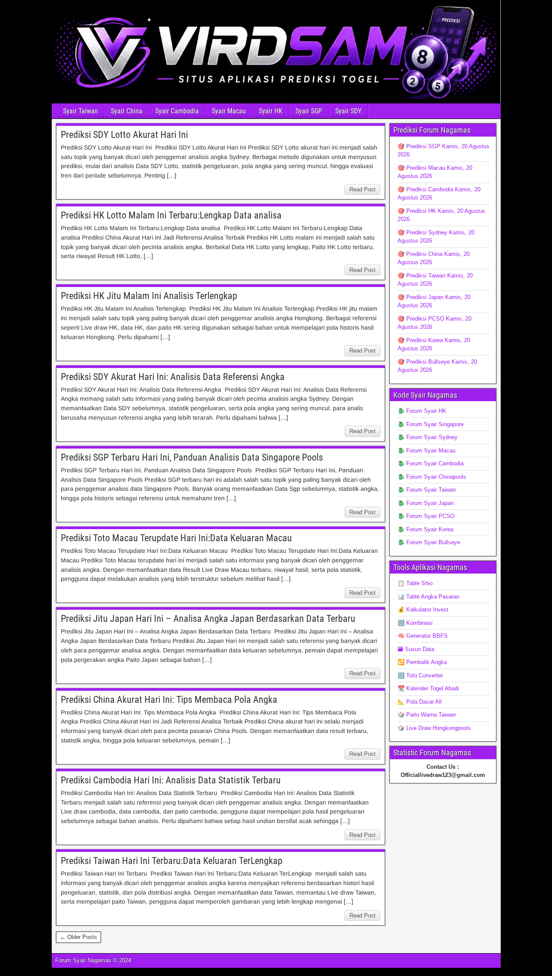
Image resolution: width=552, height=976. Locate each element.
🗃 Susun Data (416, 649)
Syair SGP (308, 111)
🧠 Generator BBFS (423, 636)
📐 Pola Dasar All (420, 701)
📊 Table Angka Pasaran (428, 596)
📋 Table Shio (415, 583)
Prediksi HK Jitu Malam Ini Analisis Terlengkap (149, 295)
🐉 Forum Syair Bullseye (429, 542)
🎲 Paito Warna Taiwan (427, 714)
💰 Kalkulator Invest (423, 609)
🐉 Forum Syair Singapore (431, 424)
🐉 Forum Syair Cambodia (431, 463)
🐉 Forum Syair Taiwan (427, 489)
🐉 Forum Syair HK (422, 411)
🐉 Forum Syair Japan (426, 503)
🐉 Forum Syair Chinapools (432, 477)
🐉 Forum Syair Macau (426, 450)
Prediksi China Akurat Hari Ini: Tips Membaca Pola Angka (169, 699)
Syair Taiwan (80, 111)
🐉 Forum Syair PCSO (426, 516)
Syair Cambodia (177, 111)
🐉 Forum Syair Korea (425, 529)
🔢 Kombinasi (415, 623)
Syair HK (270, 111)
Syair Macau (229, 111)
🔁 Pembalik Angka (422, 662)
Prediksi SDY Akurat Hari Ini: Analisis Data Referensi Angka (173, 376)
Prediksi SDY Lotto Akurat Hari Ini (124, 134)
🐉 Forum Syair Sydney (428, 437)
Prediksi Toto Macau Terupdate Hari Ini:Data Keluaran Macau (176, 538)
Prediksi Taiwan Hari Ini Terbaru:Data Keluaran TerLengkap (171, 860)
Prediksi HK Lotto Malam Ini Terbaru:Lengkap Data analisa (171, 215)
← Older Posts (78, 937)
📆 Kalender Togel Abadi (428, 688)
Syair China (126, 111)
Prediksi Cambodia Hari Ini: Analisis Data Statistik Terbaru (171, 780)
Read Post (362, 189)
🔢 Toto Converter (420, 675)
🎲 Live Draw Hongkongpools (434, 728)
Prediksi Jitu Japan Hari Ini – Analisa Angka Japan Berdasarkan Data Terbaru (208, 618)
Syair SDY (348, 111)
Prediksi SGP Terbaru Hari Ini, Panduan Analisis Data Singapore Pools (192, 457)
